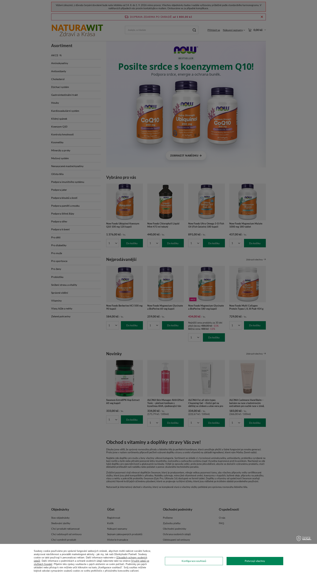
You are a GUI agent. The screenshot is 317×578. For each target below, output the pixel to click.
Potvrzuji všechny (255, 560)
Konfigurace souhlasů (194, 560)
